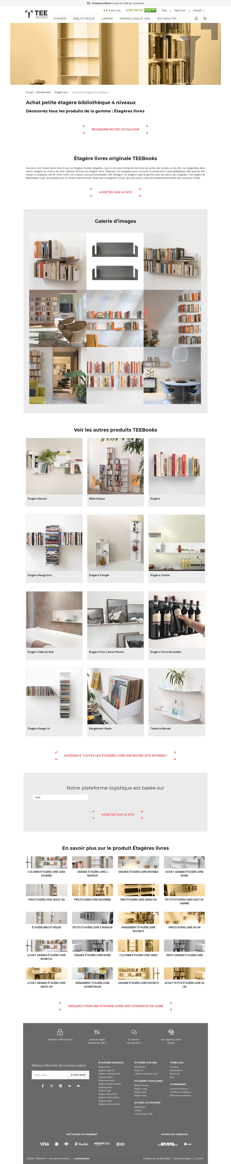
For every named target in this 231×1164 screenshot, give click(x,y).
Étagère (60, 18)
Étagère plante (105, 1087)
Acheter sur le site (115, 192)
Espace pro (180, 10)
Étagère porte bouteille (109, 1104)
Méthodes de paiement (180, 1095)
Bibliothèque (84, 18)
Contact (199, 1158)
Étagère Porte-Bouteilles (165, 652)
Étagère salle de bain (108, 1094)
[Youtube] (78, 1085)
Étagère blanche (141, 1085)
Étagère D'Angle (99, 575)
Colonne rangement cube (145, 1073)
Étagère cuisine (105, 1100)
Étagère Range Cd (39, 728)
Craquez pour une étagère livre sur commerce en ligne (115, 1006)
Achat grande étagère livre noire (184, 873)
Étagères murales (111, 1062)
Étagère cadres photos (109, 1097)
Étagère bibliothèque (46, 927)
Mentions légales (183, 1158)
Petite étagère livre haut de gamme (184, 901)
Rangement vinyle (107, 1080)
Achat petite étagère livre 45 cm (184, 984)
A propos (174, 1067)
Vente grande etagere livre (184, 955)
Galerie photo (176, 1070)
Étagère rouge (140, 1088)
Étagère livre (61, 92)
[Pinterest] (60, 1085)
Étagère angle (105, 1090)
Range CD (138, 1070)
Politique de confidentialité (156, 1158)
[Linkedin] (69, 1085)
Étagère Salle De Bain (41, 652)
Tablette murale (106, 1077)
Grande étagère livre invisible (138, 872)
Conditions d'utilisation (180, 1092)
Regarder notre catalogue (115, 129)
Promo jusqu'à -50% (135, 18)
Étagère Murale (37, 498)
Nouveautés (166, 18)
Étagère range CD (107, 1070)
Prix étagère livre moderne (92, 899)
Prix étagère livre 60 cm (184, 927)
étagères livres (96, 171)
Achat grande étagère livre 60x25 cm (47, 984)
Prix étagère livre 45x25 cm (46, 899)
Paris (38, 797)
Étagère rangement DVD (109, 1073)
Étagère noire (140, 1095)
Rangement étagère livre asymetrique (93, 984)
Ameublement (43, 92)
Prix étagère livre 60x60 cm (138, 899)
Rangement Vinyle (100, 728)
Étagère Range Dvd (40, 575)
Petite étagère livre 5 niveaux (93, 927)
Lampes (107, 18)
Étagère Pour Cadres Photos (106, 652)
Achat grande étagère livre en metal (47, 957)
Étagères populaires (148, 1081)
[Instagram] (51, 1085)
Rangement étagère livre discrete (138, 929)
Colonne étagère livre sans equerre (46, 873)
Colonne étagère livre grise (138, 955)
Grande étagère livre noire (92, 955)
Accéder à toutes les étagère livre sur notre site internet (115, 755)
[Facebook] (42, 1085)
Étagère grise (140, 1092)
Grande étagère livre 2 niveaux (92, 873)
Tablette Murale (160, 728)
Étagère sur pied (145, 1062)
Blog (164, 10)
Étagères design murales (110, 1084)
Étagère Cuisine (160, 575)
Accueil (29, 92)
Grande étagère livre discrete (138, 983)
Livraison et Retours (179, 1088)
